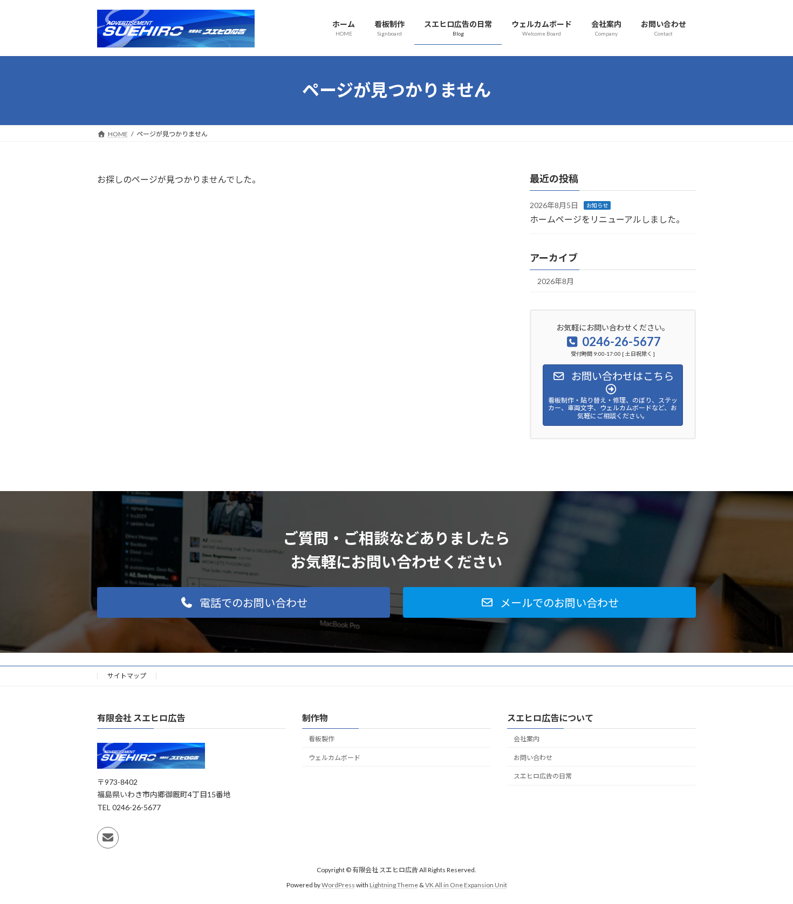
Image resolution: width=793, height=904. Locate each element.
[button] (243, 602)
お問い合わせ (533, 757)
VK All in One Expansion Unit (466, 885)
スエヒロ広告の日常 (543, 776)
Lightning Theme (394, 885)
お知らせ (597, 205)
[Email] (108, 837)
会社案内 (526, 739)
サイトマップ (126, 676)
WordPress (338, 885)
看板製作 (321, 739)
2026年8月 (555, 281)
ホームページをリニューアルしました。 (607, 218)
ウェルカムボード (334, 757)
